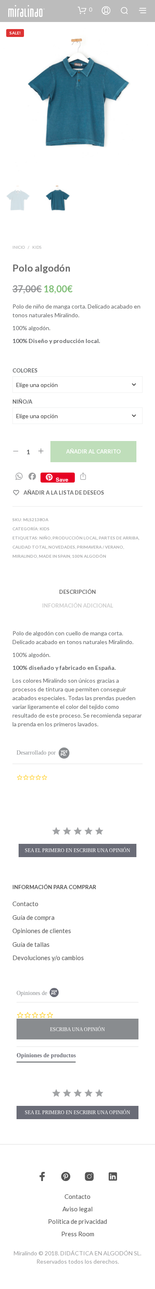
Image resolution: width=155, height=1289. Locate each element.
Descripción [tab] (77, 591)
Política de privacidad (77, 1221)
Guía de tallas (31, 944)
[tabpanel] (77, 1104)
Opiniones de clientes (41, 930)
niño (45, 537)
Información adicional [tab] (77, 605)
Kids (36, 247)
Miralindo (24, 556)
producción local (74, 537)
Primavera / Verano (100, 546)
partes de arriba (118, 537)
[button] (85, 10)
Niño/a (22, 401)
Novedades (61, 546)
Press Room (77, 1234)
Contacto (25, 903)
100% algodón (89, 556)
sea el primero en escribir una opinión (77, 850)
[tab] (46, 1057)
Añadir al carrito (93, 451)
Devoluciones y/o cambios (48, 957)
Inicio (18, 247)
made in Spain (54, 556)
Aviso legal (77, 1209)
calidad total (29, 546)
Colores (25, 370)
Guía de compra (33, 917)
